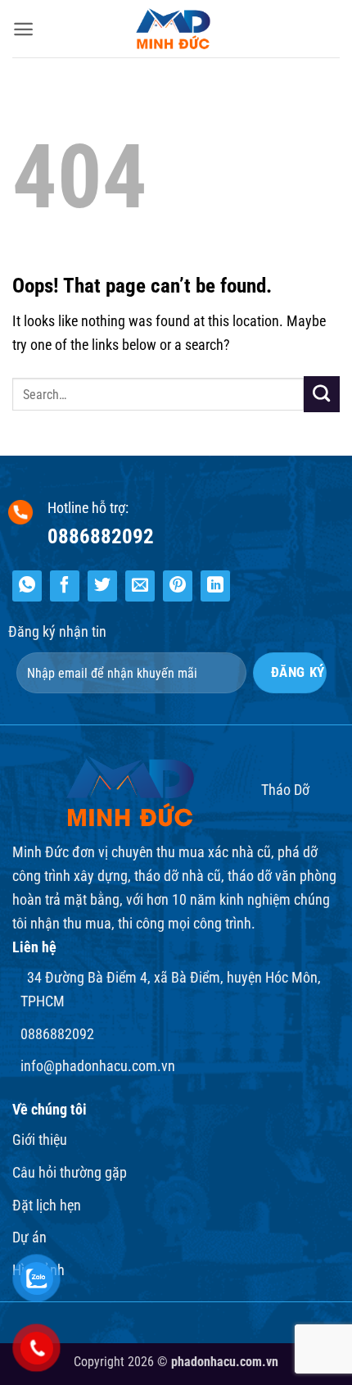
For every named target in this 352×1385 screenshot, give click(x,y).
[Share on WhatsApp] (27, 586)
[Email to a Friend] (140, 586)
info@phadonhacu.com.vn (97, 1065)
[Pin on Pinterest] (177, 586)
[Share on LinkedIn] (215, 586)
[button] (23, 29)
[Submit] (322, 394)
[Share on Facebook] (64, 586)
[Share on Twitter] (102, 586)
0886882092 (100, 536)
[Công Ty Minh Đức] (176, 28)
